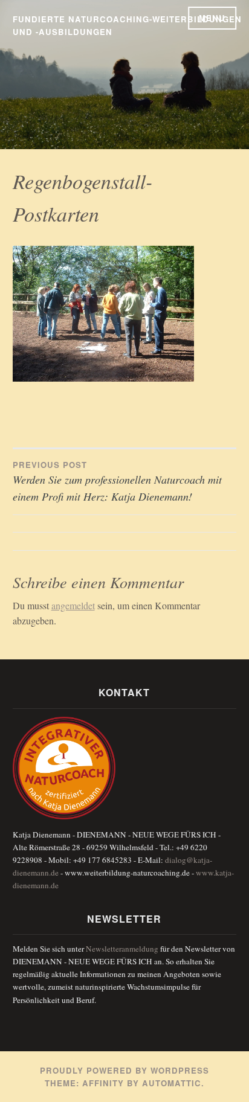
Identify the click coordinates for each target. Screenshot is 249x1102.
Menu (212, 18)
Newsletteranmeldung (122, 948)
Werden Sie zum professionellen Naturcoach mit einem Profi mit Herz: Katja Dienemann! (117, 481)
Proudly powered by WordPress (124, 1070)
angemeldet (73, 605)
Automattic (171, 1083)
